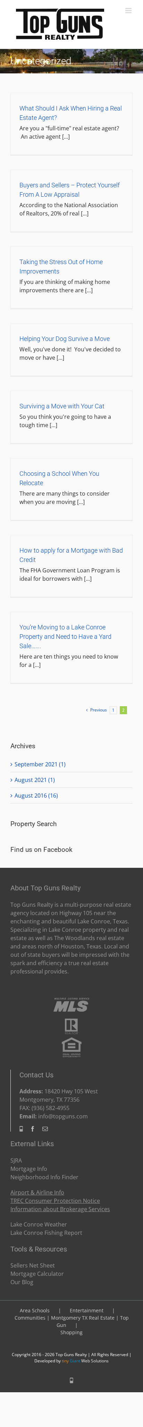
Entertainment (86, 1310)
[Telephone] (21, 1129)
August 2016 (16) (36, 795)
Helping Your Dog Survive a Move (64, 338)
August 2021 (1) (35, 780)
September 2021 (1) (40, 764)
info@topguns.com (63, 1116)
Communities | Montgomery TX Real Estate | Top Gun (72, 1321)
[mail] (45, 1129)
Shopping (71, 1332)
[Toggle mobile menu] (129, 10)
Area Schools (35, 1310)
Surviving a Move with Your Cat (61, 406)
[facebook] (32, 1129)
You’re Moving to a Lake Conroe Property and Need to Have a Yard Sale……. (65, 636)
